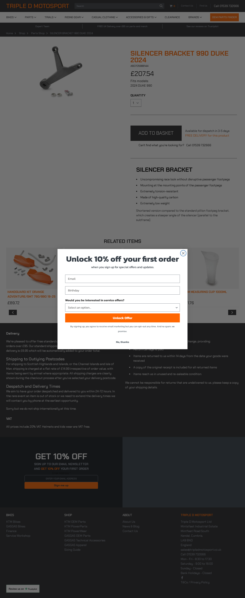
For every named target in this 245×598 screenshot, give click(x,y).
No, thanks (122, 342)
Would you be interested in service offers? (94, 300)
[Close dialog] (183, 253)
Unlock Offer (122, 317)
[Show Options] (176, 308)
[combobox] (121, 308)
